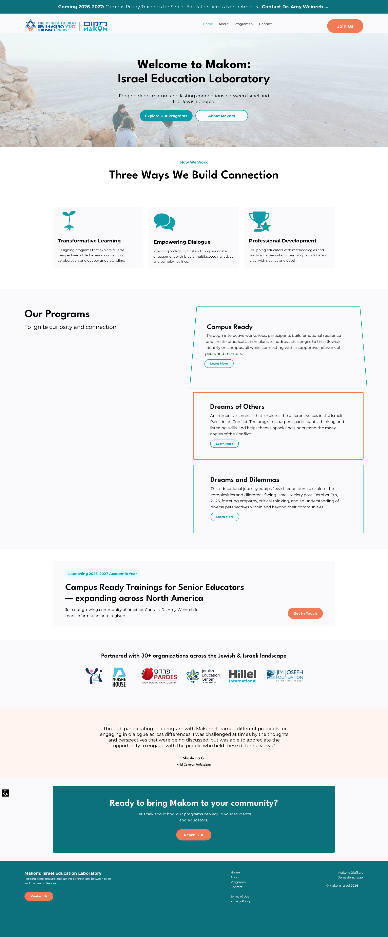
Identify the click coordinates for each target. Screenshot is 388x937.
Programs (238, 882)
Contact (236, 887)
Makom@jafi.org (351, 872)
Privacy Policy (241, 901)
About (235, 877)
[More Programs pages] (252, 24)
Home (235, 872)
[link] (261, 7)
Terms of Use (240, 896)
